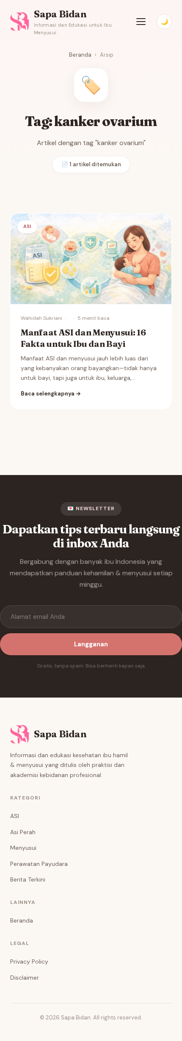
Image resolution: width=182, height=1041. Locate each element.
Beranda (80, 54)
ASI (14, 816)
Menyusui (23, 847)
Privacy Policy (29, 961)
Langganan (91, 644)
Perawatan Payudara (39, 864)
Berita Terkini (27, 879)
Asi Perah (23, 832)
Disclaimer (24, 977)
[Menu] (141, 21)
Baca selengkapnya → (51, 393)
